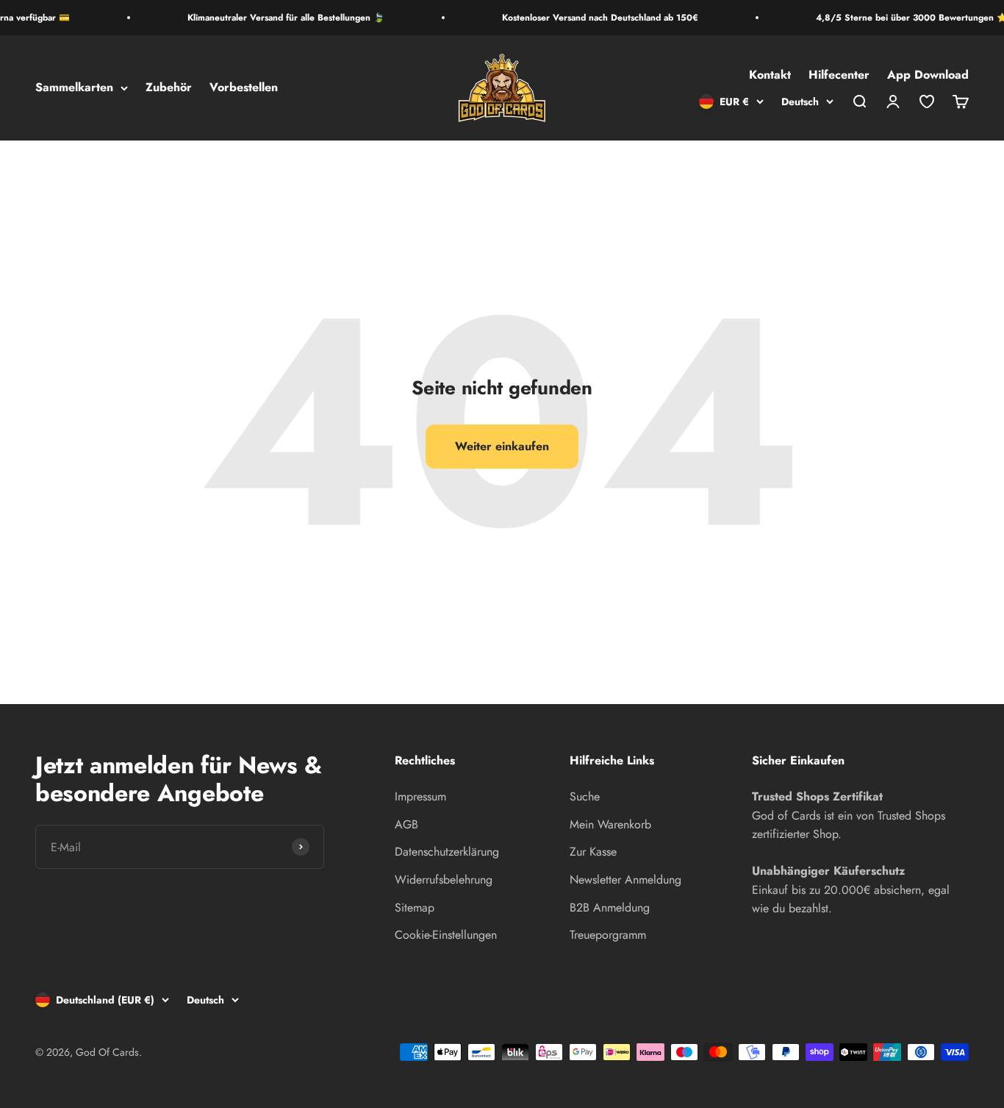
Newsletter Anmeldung (625, 879)
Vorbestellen (243, 87)
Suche (585, 796)
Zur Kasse (593, 851)
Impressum (420, 796)
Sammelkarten (74, 87)
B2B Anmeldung (610, 907)
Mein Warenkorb (610, 824)
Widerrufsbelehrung (443, 879)
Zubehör (169, 87)
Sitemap (414, 907)
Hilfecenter (838, 75)
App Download (928, 75)
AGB (406, 824)
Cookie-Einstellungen (446, 934)
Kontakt (770, 75)
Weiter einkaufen (502, 446)
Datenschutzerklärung (447, 851)
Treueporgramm (608, 934)
